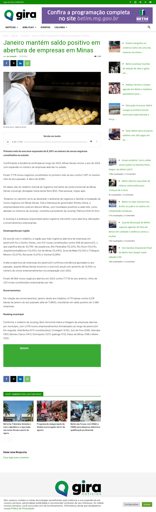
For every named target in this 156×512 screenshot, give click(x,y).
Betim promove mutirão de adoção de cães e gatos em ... (136, 68)
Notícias (10, 27)
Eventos (45, 27)
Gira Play (28, 27)
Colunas (60, 27)
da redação (11, 56)
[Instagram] (135, 2)
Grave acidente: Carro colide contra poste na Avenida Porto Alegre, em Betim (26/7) (130, 165)
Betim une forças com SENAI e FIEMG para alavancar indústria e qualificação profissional (85, 427)
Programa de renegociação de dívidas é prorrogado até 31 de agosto (51, 427)
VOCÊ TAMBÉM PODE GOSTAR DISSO (23, 394)
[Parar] (91, 142)
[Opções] (97, 142)
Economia (25, 35)
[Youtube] (150, 2)
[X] (145, 2)
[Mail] (140, 2)
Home (6, 35)
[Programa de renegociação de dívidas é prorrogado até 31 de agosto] (52, 411)
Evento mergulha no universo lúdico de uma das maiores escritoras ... (137, 48)
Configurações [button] (131, 504)
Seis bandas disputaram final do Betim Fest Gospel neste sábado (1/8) (130, 252)
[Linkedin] (20, 63)
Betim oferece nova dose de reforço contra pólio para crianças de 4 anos (129, 186)
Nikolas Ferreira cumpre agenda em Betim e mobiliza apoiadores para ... (137, 89)
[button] (149, 27)
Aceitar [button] (147, 504)
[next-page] (10, 439)
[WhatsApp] (27, 63)
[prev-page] (5, 439)
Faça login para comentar (16, 457)
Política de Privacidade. (23, 508)
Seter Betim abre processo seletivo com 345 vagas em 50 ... (138, 135)
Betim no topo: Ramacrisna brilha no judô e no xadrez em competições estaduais (129, 206)
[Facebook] (130, 2)
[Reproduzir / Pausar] (8, 142)
